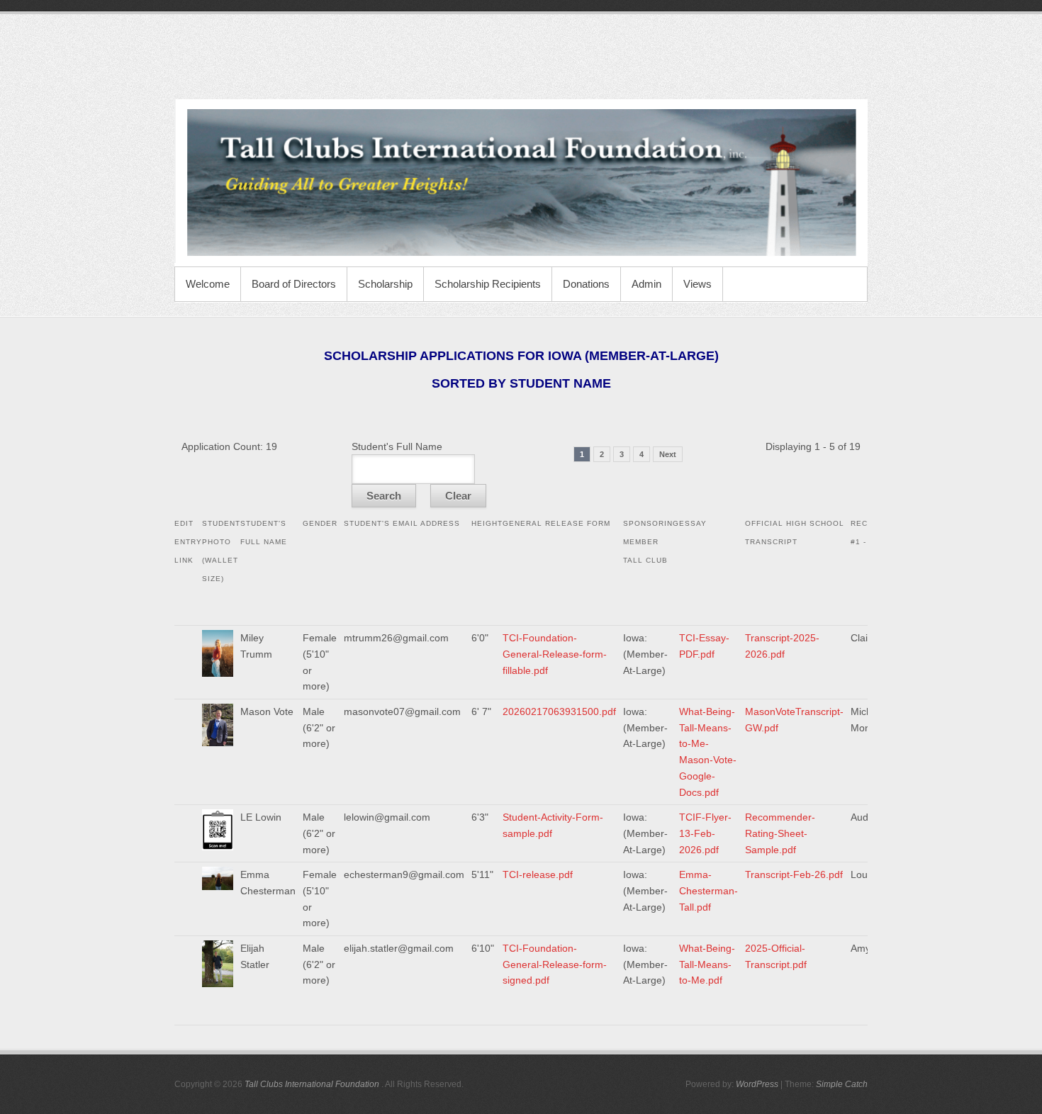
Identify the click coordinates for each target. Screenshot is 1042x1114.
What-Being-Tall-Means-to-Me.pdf (707, 964)
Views (697, 284)
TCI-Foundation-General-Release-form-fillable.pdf (555, 653)
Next (667, 454)
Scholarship (385, 284)
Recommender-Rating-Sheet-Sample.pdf (780, 833)
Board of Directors (294, 284)
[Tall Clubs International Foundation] (521, 182)
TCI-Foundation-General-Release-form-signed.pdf (555, 964)
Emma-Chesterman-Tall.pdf (708, 890)
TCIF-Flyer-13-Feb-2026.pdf (705, 833)
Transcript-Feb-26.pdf (794, 874)
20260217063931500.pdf (559, 711)
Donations (586, 284)
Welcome (208, 284)
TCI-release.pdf (538, 874)
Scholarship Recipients (488, 284)
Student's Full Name (397, 446)
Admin (646, 284)
